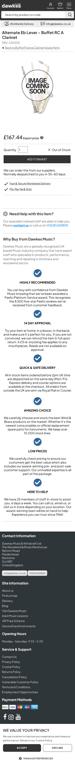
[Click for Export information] (41, 138)
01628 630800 (57, 225)
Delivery (7, 601)
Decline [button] (57, 747)
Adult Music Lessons (15, 616)
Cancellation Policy (14, 677)
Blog (5, 606)
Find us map (9, 595)
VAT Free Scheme (13, 621)
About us (7, 590)
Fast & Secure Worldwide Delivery (30, 183)
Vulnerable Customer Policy (20, 682)
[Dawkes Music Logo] (11, 4)
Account (50, 8)
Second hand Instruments (19, 626)
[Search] (69, 14)
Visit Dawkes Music (14, 611)
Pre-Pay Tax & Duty (21, 189)
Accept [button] (22, 747)
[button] (37, 758)
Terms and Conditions (16, 687)
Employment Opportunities (20, 692)
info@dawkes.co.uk (14, 573)
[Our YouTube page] (18, 718)
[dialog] (37, 744)
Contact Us (9, 656)
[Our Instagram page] (11, 718)
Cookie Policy (11, 667)
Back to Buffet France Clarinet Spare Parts (32, 47)
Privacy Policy (11, 662)
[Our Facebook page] (5, 718)
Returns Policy (11, 672)
